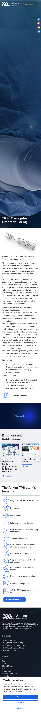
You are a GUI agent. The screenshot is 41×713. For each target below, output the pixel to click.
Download (7, 466)
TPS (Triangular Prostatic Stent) (14, 645)
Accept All (20, 697)
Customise (20, 703)
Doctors (5, 661)
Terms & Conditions (9, 674)
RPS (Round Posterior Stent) (13, 648)
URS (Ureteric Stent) (9, 640)
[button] (37, 4)
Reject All (20, 708)
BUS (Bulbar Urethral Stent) (12, 643)
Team (4, 663)
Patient (4, 668)
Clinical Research (8, 666)
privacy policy (7, 671)
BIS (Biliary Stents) (9, 650)
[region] (20, 695)
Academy (28, 4)
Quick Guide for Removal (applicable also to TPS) (29, 463)
